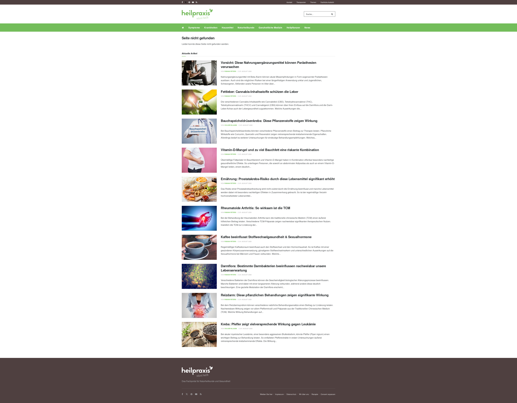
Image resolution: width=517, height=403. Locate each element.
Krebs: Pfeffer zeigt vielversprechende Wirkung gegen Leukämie (268, 324)
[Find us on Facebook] (182, 2)
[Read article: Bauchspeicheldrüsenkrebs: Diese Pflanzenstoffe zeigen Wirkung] (199, 131)
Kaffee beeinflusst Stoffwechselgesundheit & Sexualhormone (266, 236)
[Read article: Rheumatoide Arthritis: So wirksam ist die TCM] (199, 218)
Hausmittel (227, 27)
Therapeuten (301, 2)
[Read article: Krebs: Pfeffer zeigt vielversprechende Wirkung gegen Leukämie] (199, 334)
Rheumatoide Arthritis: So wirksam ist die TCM (255, 208)
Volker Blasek (230, 125)
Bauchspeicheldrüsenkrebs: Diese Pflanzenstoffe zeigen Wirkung (269, 120)
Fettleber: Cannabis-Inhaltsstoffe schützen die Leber (259, 91)
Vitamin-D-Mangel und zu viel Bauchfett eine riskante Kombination (270, 149)
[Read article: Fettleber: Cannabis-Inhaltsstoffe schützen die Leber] (199, 102)
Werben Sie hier (266, 394)
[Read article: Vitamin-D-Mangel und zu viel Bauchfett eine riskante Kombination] (199, 160)
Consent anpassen (328, 394)
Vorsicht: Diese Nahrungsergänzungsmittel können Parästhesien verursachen (268, 64)
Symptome (194, 27)
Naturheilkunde (246, 27)
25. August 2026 (245, 71)
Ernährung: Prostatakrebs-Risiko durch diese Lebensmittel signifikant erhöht (278, 178)
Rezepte (315, 394)
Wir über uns (304, 394)
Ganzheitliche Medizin (270, 27)
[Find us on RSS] (196, 2)
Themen (313, 2)
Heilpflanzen (293, 27)
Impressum (279, 394)
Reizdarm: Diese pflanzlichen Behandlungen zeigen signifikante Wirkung (275, 295)
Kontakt (289, 2)
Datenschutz (291, 394)
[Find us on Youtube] (193, 2)
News (307, 27)
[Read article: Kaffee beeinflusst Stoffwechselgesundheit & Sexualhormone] (199, 247)
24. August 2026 (245, 241)
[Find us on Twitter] (186, 2)
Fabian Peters (230, 71)
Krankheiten (211, 27)
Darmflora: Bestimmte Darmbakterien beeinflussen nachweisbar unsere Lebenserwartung (273, 268)
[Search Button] (332, 14)
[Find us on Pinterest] (189, 2)
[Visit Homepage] (197, 14)
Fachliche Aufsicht (327, 2)
